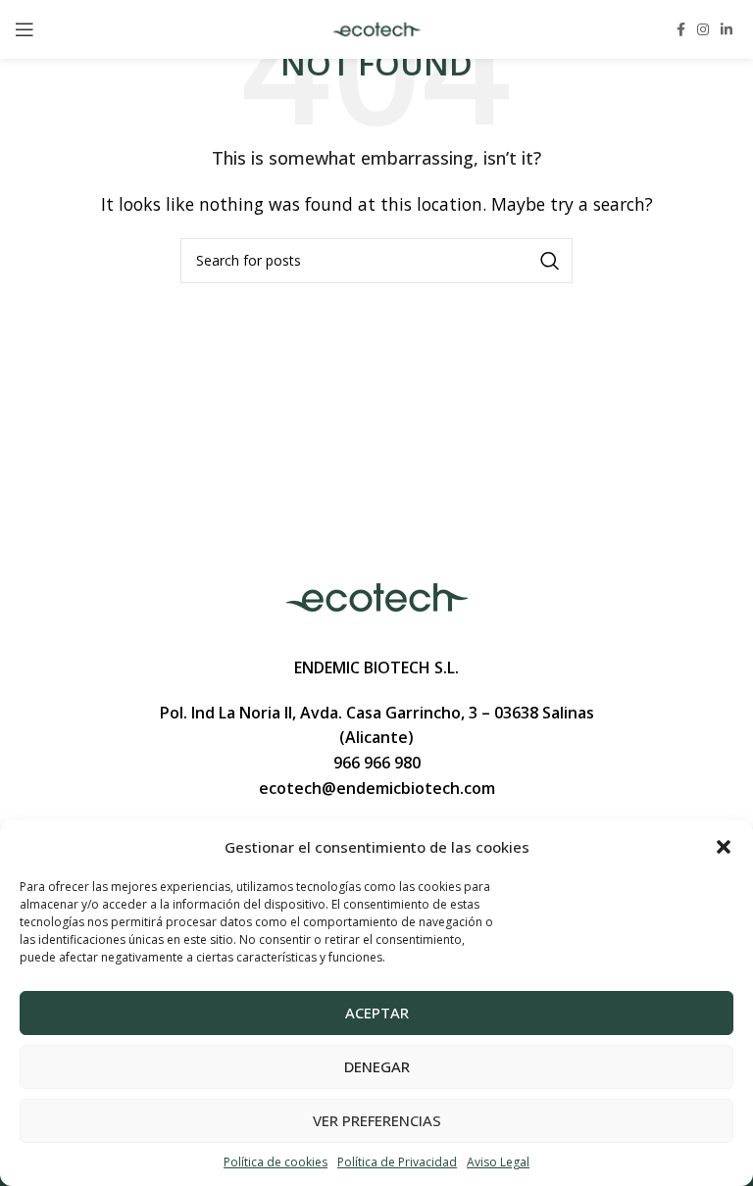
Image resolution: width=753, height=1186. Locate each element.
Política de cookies (275, 1162)
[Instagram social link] (703, 29)
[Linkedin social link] (726, 29)
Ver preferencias (377, 1120)
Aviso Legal (498, 1162)
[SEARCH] (550, 260)
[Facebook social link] (681, 29)
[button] (723, 847)
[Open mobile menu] (24, 29)
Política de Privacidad (397, 1162)
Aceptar (377, 1012)
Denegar (377, 1066)
